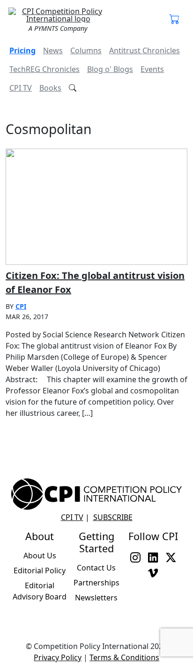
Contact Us (96, 568)
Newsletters (96, 597)
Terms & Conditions (124, 657)
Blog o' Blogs (110, 69)
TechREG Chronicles (44, 69)
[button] (175, 19)
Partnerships (96, 582)
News (53, 50)
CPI (20, 306)
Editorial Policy (40, 570)
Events (152, 69)
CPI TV (20, 88)
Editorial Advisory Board (40, 591)
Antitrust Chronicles (144, 50)
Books (50, 88)
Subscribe (113, 517)
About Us (39, 555)
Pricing (22, 50)
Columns (86, 50)
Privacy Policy (58, 657)
